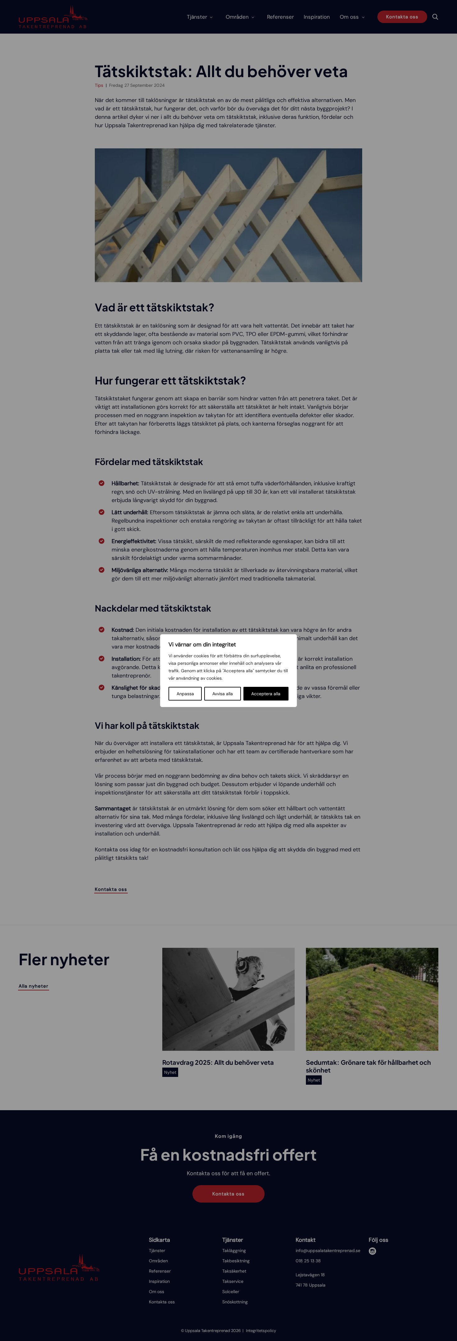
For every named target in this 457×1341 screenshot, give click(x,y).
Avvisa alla (222, 693)
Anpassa (185, 693)
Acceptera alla (265, 693)
